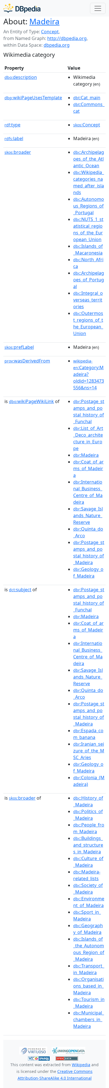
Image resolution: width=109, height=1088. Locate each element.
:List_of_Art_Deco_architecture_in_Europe (88, 438)
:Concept (86, 125)
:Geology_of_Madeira (88, 572)
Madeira (44, 21)
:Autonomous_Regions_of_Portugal (88, 206)
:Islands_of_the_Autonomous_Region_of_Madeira (88, 949)
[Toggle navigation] (98, 8)
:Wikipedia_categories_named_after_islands (88, 182)
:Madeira (86, 455)
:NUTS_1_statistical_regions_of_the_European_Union (88, 229)
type (12, 125)
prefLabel (19, 347)
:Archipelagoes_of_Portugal (88, 279)
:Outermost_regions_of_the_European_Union (88, 323)
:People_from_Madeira (88, 828)
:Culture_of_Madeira (88, 861)
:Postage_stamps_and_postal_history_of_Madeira (88, 552)
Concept (50, 32)
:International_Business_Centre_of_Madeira (88, 492)
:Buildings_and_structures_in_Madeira (88, 845)
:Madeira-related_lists (86, 875)
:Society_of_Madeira (88, 888)
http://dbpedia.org (67, 38)
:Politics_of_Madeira (88, 814)
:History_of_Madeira (88, 801)
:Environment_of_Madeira (88, 902)
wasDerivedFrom (27, 361)
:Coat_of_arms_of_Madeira (88, 468)
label (13, 138)
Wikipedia (81, 1064)
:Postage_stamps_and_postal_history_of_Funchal (88, 411)
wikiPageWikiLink (31, 401)
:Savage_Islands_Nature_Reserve (88, 515)
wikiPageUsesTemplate (33, 98)
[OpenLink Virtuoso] (33, 1050)
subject (20, 590)
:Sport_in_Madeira (87, 915)
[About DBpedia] (22, 8)
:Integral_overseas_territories (88, 300)
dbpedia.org (57, 45)
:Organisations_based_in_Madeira (88, 986)
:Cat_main (86, 98)
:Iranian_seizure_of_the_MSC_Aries (88, 750)
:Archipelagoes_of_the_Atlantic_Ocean (88, 159)
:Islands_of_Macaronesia (88, 249)
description (20, 77)
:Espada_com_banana (88, 733)
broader (17, 152)
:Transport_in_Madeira (88, 969)
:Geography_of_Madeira (88, 928)
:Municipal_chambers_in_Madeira (88, 1019)
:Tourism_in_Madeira (89, 1002)
